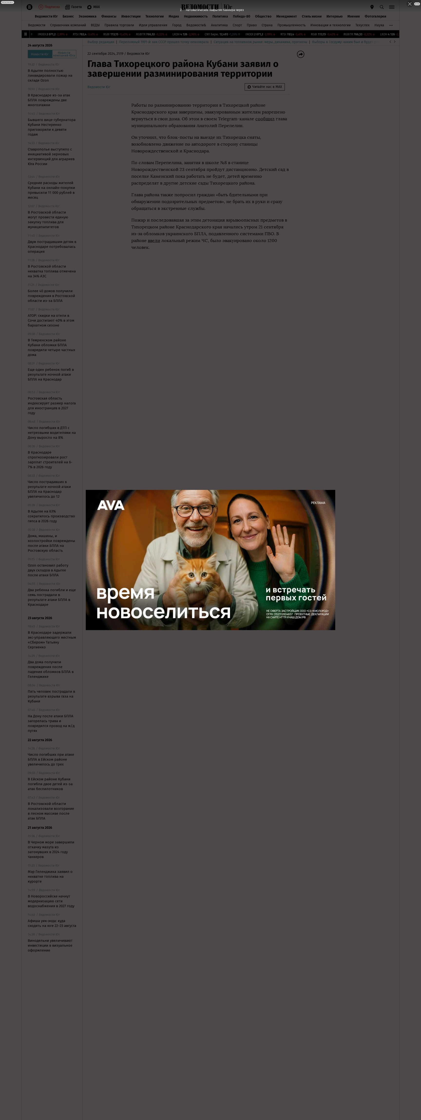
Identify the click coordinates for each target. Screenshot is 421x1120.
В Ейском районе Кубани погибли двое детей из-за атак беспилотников (50, 784)
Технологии (154, 16)
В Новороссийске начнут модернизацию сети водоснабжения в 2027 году (51, 901)
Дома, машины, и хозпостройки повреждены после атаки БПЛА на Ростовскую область (51, 543)
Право (252, 25)
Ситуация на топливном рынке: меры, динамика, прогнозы (260, 42)
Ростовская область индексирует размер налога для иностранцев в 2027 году (52, 405)
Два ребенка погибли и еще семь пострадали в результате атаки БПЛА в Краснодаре (52, 597)
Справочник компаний (68, 25)
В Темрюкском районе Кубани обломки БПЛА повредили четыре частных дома (51, 347)
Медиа (174, 16)
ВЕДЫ (95, 25)
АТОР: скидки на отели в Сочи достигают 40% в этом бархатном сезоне (51, 320)
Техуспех (362, 25)
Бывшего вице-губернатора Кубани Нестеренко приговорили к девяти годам (52, 127)
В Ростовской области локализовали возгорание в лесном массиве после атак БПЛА (51, 811)
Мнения (353, 16)
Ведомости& (196, 25)
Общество (263, 16)
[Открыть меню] (391, 7)
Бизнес (68, 16)
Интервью (334, 16)
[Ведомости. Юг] (226, 7)
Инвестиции (131, 16)
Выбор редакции (100, 42)
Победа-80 (241, 16)
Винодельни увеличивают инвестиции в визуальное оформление (50, 945)
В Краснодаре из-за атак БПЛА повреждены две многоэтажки (49, 100)
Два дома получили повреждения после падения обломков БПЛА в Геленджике (51, 669)
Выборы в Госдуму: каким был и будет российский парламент (361, 42)
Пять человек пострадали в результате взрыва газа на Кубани (51, 696)
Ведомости (36, 25)
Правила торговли (119, 25)
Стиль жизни (312, 16)
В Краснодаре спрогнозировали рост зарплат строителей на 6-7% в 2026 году (50, 459)
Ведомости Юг (46, 16)
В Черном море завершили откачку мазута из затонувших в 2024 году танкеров (51, 849)
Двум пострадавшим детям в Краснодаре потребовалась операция (52, 247)
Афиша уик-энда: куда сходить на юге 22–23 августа (52, 923)
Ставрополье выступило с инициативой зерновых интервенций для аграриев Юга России (51, 156)
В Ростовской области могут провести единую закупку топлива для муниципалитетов (48, 219)
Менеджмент (286, 16)
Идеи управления (153, 25)
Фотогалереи (375, 16)
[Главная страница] (200, 7)
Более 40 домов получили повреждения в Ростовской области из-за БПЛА (51, 296)
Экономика (87, 16)
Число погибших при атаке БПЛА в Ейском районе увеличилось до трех (51, 759)
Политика (220, 16)
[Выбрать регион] (372, 7)
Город (177, 25)
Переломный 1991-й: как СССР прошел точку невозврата (164, 42)
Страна (267, 25)
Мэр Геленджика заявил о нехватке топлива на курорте (50, 876)
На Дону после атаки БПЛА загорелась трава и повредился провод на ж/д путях (51, 723)
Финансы (108, 16)
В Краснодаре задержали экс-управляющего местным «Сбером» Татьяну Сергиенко (52, 639)
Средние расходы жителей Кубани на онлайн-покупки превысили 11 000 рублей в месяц (51, 190)
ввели (154, 240)
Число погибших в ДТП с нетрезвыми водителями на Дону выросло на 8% (52, 433)
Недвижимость (196, 16)
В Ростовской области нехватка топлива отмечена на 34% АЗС (52, 271)
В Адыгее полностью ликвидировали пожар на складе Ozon (50, 75)
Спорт (237, 25)
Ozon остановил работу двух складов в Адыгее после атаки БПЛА (48, 570)
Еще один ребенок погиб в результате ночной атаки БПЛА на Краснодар (51, 374)
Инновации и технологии (330, 25)
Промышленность (291, 25)
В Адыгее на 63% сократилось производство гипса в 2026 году (51, 516)
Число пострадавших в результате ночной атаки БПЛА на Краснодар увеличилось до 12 (49, 489)
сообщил (265, 118)
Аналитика (219, 25)
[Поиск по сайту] (381, 7)
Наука (379, 25)
